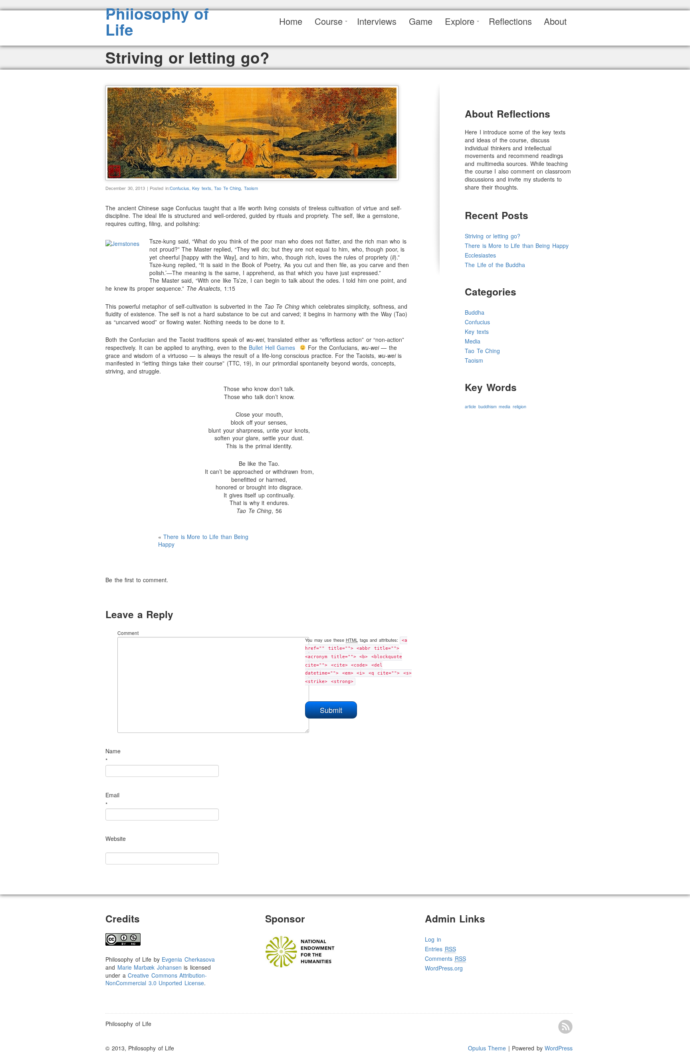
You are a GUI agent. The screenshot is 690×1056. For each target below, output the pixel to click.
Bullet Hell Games (272, 347)
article (470, 406)
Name (113, 751)
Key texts (201, 188)
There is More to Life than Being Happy (203, 541)
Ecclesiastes (480, 255)
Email (112, 795)
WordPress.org (444, 968)
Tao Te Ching (227, 188)
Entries (440, 949)
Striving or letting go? (492, 236)
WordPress (559, 1048)
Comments (445, 958)
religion (519, 406)
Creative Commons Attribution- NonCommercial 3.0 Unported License (156, 979)
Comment (128, 632)
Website (115, 838)
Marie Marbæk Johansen (149, 967)
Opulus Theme (487, 1048)
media (504, 406)
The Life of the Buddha (495, 265)
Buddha (474, 312)
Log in (433, 939)
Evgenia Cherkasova (188, 959)
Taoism (251, 188)
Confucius (179, 188)
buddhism (487, 406)
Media (472, 341)
